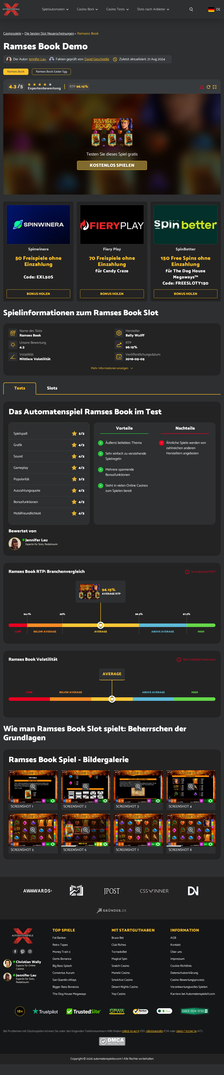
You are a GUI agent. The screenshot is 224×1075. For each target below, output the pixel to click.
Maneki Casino (121, 973)
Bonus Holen (38, 294)
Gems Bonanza (61, 959)
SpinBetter (186, 249)
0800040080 (154, 1031)
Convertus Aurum (63, 973)
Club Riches (119, 945)
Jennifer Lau (37, 59)
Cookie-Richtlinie (181, 966)
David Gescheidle (96, 59)
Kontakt (175, 945)
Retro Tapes (60, 945)
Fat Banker (59, 938)
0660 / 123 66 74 (186, 1031)
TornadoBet (119, 952)
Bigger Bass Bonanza (65, 987)
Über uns (176, 952)
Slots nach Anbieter (151, 9)
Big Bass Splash (62, 966)
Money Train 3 (61, 952)
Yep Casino (119, 994)
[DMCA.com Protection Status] (112, 1044)
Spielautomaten (53, 9)
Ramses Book (30, 335)
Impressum (177, 959)
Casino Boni (85, 9)
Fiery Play (112, 249)
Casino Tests (115, 9)
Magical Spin (119, 959)
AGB (173, 938)
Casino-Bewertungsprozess (187, 980)
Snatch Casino (120, 966)
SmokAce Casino (122, 980)
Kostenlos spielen (112, 165)
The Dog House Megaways (69, 994)
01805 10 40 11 (130, 1031)
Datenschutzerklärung (184, 973)
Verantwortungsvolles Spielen (188, 987)
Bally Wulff (135, 335)
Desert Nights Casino (125, 987)
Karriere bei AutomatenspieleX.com (192, 994)
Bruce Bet (118, 938)
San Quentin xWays (64, 980)
